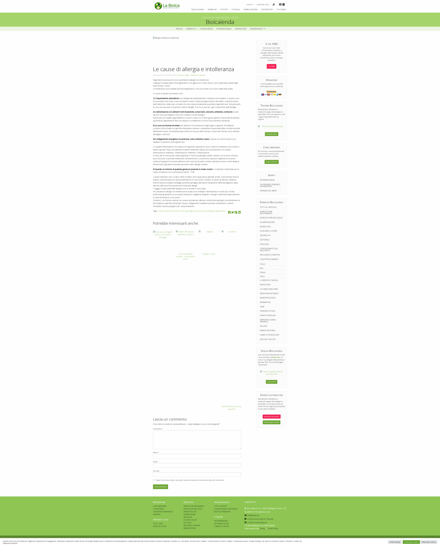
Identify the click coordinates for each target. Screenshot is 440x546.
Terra (262, 276)
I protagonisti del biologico (269, 249)
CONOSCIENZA (158, 509)
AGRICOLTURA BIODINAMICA (194, 506)
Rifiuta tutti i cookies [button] (429, 542)
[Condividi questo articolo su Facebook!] (229, 212)
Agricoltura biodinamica (266, 212)
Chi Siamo (281, 9)
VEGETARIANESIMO (221, 521)
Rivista (179, 29)
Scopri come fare (271, 162)
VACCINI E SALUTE (190, 520)
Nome (156, 452)
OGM (262, 306)
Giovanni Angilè (183, 75)
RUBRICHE (156, 514)
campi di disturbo (165, 211)
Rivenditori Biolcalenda (271, 417)
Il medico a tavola (269, 280)
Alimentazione (267, 222)
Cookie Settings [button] (394, 542)
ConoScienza (206, 29)
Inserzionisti (256, 29)
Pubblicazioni (251, 9)
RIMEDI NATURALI (190, 528)
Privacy (262, 528)
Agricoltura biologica (271, 217)
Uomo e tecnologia (269, 335)
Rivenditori (240, 29)
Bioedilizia (265, 226)
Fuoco (262, 264)
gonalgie (190, 211)
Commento (158, 429)
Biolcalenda (197, 9)
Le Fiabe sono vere (269, 289)
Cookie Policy (272, 528)
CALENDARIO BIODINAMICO (163, 512)
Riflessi (263, 326)
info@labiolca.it (252, 515)
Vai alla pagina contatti (271, 422)
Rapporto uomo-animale (268, 321)
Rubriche (212, 9)
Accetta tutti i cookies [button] (411, 542)
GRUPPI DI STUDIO (159, 526)
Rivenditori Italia (271, 134)
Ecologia (264, 244)
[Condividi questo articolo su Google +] (236, 212)
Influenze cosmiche (270, 255)
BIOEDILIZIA (188, 517)
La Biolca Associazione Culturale (259, 519)
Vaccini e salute (267, 339)
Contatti (249, 5)
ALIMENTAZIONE (189, 514)
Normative (265, 302)
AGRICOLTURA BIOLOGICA (193, 509)
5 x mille (271, 66)
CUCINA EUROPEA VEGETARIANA (225, 509)
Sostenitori (267, 9)
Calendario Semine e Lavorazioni (270, 185)
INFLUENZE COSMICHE (192, 525)
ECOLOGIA (187, 523)
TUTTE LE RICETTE (220, 506)
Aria (261, 268)
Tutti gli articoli (268, 207)
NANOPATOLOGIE (190, 512)
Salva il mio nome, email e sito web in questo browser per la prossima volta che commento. (190, 480)
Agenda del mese (268, 190)
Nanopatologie (267, 298)
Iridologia (265, 284)
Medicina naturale (198, 75)
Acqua (262, 272)
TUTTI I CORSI (158, 523)
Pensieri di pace (267, 311)
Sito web (156, 471)
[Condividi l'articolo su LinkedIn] (239, 212)
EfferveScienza (223, 29)
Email (155, 462)
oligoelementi (220, 211)
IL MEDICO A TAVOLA (221, 526)
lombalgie (210, 211)
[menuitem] (250, 4)
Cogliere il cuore (268, 231)
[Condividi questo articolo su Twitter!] (232, 212)
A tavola (236, 9)
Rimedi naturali (268, 330)
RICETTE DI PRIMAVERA (222, 512)
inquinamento (199, 211)
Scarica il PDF (271, 382)
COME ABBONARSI (159, 506)
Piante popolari (268, 315)
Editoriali (265, 239)
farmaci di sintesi (179, 211)
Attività (224, 9)
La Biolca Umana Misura (256, 522)
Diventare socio (263, 5)
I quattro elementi (269, 259)
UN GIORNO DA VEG (221, 523)
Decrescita (265, 235)
